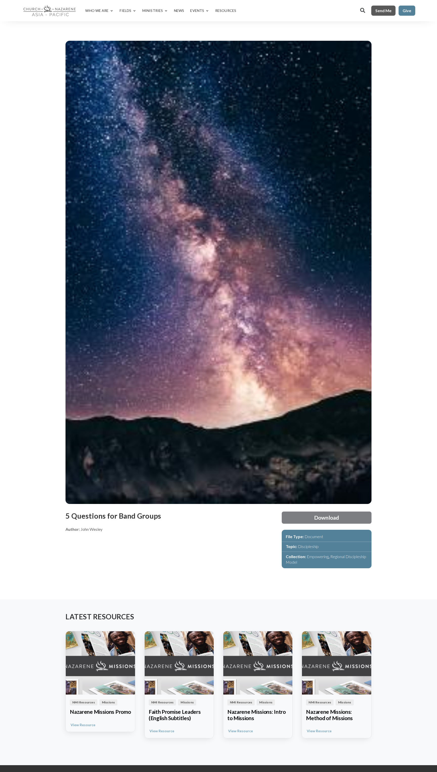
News (179, 10)
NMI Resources (83, 702)
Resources (225, 10)
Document (313, 536)
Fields (125, 10)
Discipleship (308, 546)
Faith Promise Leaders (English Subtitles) (175, 714)
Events (197, 10)
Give (407, 10)
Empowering (318, 556)
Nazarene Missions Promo (100, 711)
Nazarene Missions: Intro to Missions (256, 714)
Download (326, 517)
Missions (108, 702)
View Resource (83, 725)
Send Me (383, 10)
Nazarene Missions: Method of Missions (329, 714)
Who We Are (96, 10)
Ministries (152, 10)
